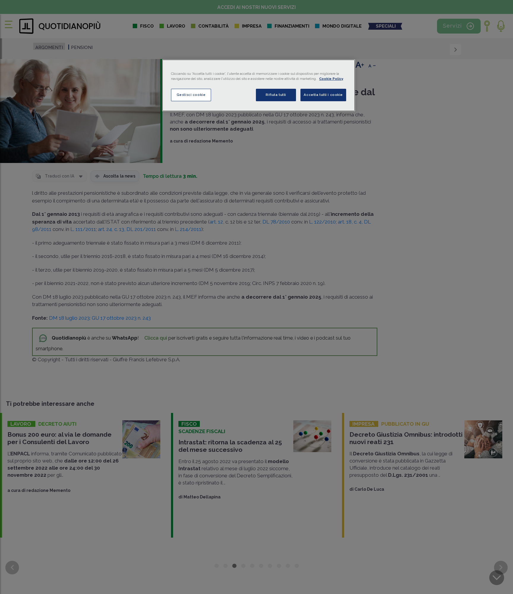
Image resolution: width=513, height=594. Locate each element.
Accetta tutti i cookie (323, 95)
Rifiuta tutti (276, 95)
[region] (258, 85)
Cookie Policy (331, 79)
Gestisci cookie (191, 95)
